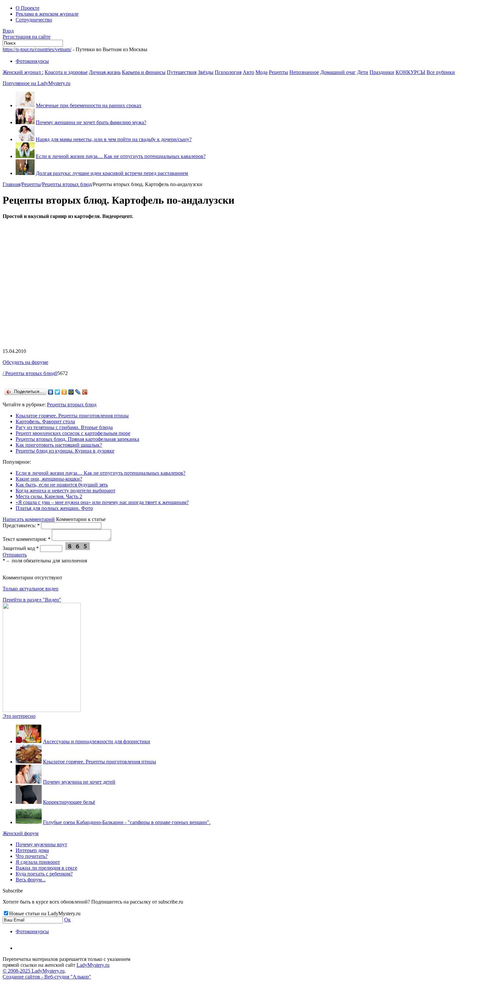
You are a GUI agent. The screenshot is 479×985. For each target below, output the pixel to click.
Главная (11, 184)
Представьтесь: (21, 525)
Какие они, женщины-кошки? (49, 479)
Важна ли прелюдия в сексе (46, 868)
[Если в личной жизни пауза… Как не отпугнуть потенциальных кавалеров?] (25, 156)
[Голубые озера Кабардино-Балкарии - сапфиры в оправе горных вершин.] (29, 822)
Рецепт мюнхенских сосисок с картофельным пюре (73, 433)
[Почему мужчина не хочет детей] (29, 782)
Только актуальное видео (30, 588)
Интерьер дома (32, 850)
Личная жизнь (105, 72)
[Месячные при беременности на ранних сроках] (25, 105)
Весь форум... (31, 879)
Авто (248, 72)
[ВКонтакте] (50, 392)
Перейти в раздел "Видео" (32, 599)
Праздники (382, 72)
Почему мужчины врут (41, 844)
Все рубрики (441, 72)
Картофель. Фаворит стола (45, 421)
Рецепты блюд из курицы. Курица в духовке (65, 451)
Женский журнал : (23, 72)
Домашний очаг (338, 72)
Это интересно (19, 716)
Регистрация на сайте (27, 36)
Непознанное (304, 72)
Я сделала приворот (38, 862)
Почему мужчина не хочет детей (79, 782)
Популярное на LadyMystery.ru (36, 83)
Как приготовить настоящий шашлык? (59, 445)
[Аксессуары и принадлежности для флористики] (29, 741)
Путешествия (181, 72)
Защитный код (21, 548)
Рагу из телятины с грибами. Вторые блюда (64, 427)
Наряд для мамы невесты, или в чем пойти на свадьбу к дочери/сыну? (114, 139)
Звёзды (205, 72)
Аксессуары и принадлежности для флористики (96, 741)
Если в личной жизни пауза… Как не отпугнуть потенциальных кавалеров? (121, 156)
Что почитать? (32, 856)
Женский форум (20, 833)
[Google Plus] (84, 392)
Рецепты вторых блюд (67, 184)
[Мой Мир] (71, 392)
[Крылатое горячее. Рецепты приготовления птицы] (29, 761)
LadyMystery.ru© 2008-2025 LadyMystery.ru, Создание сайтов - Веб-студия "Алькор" (56, 970)
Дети (362, 72)
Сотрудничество (34, 19)
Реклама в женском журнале (47, 14)
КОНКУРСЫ (410, 72)
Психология (228, 72)
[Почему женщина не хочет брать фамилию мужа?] (25, 122)
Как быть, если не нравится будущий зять (62, 484)
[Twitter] (57, 392)
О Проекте (27, 8)
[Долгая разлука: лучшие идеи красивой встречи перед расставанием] (25, 173)
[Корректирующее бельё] (29, 802)
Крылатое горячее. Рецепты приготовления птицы (72, 415)
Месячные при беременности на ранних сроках (88, 105)
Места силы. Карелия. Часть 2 (49, 496)
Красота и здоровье (66, 72)
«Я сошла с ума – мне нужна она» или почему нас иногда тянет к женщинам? (102, 502)
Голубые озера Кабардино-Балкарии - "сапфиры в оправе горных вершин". (126, 822)
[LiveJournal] (78, 392)
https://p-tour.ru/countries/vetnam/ (37, 49)
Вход (8, 31)
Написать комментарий (29, 519)
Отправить (15, 555)
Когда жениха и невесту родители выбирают (65, 490)
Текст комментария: (27, 539)
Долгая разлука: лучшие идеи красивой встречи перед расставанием (112, 173)
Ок (67, 919)
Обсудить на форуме (25, 362)
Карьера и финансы (144, 72)
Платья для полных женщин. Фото (54, 508)
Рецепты (278, 72)
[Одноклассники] (64, 392)
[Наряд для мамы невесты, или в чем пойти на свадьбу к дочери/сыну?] (25, 139)
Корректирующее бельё (69, 802)
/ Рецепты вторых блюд (29, 373)
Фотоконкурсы (32, 61)
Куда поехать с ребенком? (44, 873)
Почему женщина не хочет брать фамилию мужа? (91, 122)
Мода (261, 72)
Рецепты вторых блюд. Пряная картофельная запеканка (77, 439)
